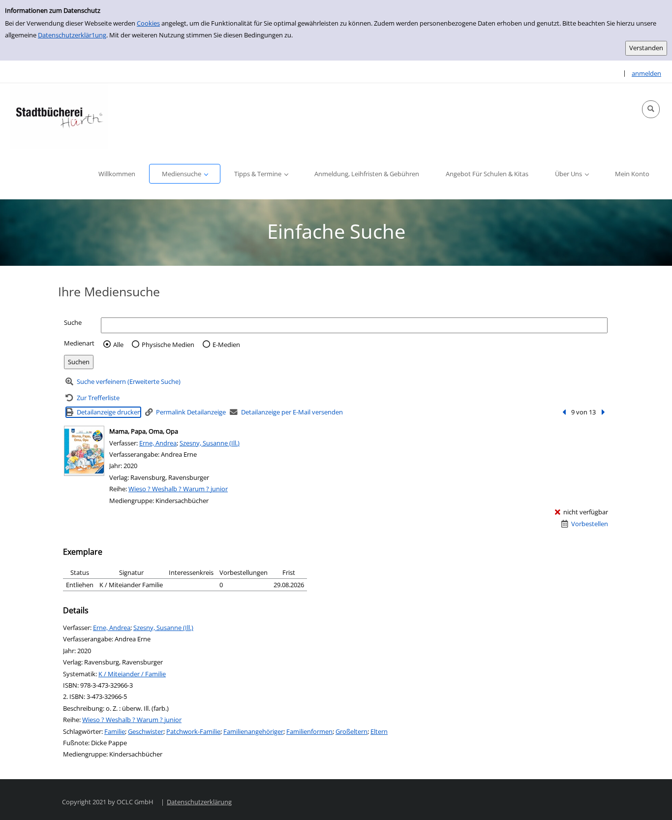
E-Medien (226, 344)
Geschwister (145, 731)
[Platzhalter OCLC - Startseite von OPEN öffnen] (59, 116)
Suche (73, 322)
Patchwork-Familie (193, 731)
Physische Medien (168, 344)
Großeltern (351, 731)
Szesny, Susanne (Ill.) (210, 443)
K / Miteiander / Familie (132, 673)
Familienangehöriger (253, 731)
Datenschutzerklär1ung (72, 35)
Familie (114, 731)
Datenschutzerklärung (199, 801)
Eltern (379, 731)
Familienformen (309, 731)
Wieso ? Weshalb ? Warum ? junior (178, 488)
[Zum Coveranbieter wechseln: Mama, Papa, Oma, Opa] (84, 451)
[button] (651, 109)
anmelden (646, 73)
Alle (118, 344)
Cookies (148, 23)
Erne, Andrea (158, 443)
